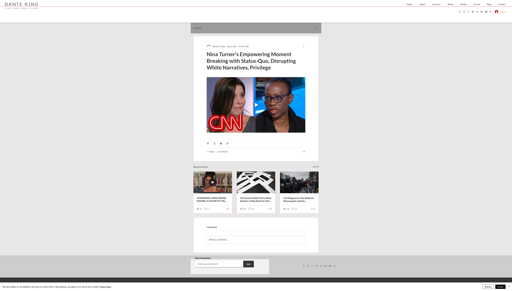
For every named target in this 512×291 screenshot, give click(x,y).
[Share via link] (227, 143)
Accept (500, 286)
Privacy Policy (105, 286)
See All (316, 166)
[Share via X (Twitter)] (214, 143)
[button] (422, 4)
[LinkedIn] (481, 11)
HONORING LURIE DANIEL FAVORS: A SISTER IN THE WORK (211, 199)
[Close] (508, 287)
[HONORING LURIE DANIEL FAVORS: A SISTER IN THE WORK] (212, 182)
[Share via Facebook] (208, 143)
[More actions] (303, 46)
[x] (312, 265)
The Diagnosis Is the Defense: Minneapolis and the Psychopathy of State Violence (298, 199)
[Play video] (256, 105)
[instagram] (307, 265)
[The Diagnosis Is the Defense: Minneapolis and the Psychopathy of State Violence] (299, 182)
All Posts (197, 28)
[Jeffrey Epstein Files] (256, 182)
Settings (488, 286)
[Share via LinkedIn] (221, 143)
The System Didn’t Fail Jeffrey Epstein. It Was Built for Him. (256, 199)
